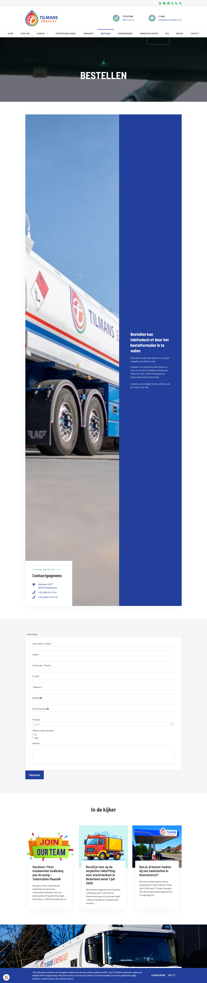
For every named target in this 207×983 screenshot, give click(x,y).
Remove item (169, 724)
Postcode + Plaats (42, 665)
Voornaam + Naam (42, 643)
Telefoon (37, 687)
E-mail (36, 676)
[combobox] (103, 724)
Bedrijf (36, 698)
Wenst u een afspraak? (43, 730)
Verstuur (34, 775)
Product (36, 719)
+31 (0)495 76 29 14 (48, 597)
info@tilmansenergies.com (170, 20)
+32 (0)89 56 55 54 (47, 592)
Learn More (158, 975)
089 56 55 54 (128, 20)
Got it (171, 975)
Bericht (36, 743)
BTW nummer (40, 708)
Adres (36, 654)
